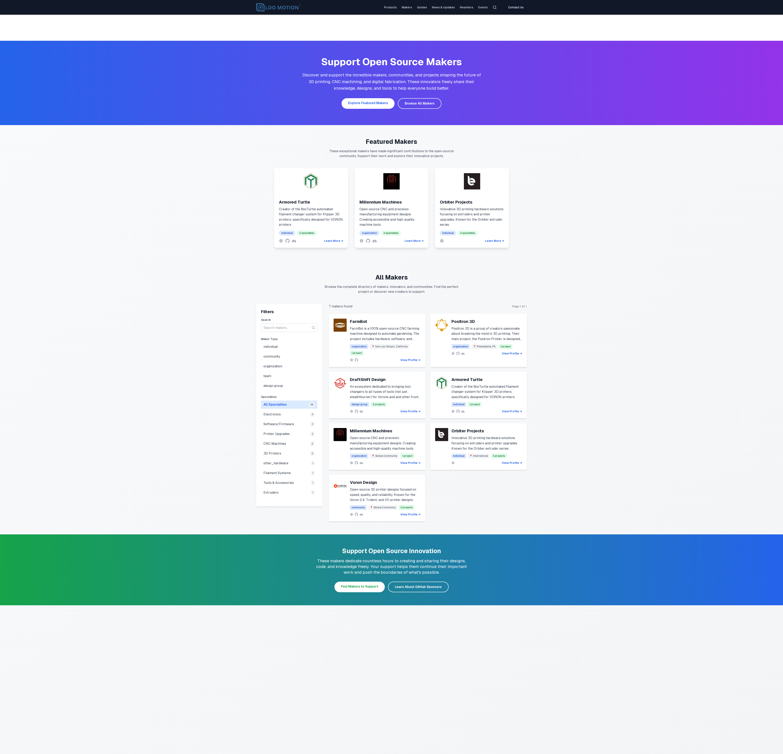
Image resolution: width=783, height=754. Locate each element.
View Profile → (410, 360)
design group (273, 386)
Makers (407, 7)
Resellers (466, 7)
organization (272, 366)
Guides (422, 7)
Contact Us (516, 7)
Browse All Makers (420, 103)
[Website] (281, 241)
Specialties (269, 396)
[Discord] (294, 241)
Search (266, 319)
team (267, 376)
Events (483, 7)
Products (390, 7)
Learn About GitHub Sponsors (418, 587)
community (271, 356)
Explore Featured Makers (368, 103)
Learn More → (333, 240)
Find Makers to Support (359, 586)
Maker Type (269, 339)
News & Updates (443, 7)
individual (270, 347)
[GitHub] (287, 241)
